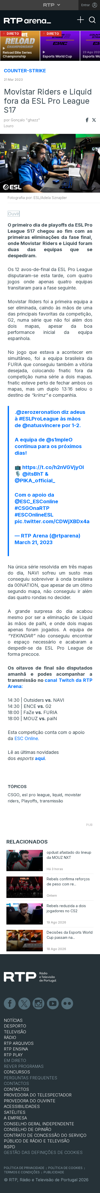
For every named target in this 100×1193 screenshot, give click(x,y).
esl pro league (36, 794)
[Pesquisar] (92, 24)
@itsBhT (33, 474)
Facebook (10, 1004)
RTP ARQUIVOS (19, 1043)
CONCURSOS (17, 1071)
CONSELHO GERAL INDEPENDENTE (39, 1123)
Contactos (16, 1083)
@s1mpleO (59, 440)
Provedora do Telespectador (38, 1094)
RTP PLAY (13, 1054)
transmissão (51, 800)
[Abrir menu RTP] (50, 5)
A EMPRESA (15, 1117)
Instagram (39, 1004)
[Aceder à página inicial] (30, 20)
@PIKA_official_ (35, 480)
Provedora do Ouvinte (29, 1100)
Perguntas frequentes (30, 1077)
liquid (57, 794)
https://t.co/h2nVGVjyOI (53, 467)
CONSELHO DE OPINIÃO (27, 1129)
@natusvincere (41, 425)
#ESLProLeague (39, 419)
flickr (67, 1004)
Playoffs (29, 800)
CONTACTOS (16, 1089)
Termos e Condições (22, 1172)
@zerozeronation (38, 412)
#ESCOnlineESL (34, 515)
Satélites (14, 1112)
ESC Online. (26, 738)
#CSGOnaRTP (32, 508)
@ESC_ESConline (36, 501)
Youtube (53, 1004)
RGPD (9, 1146)
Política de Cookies (65, 1168)
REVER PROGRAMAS (24, 1066)
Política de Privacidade (24, 1168)
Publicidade (54, 1172)
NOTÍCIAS (13, 1020)
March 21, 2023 (34, 542)
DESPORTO (15, 1025)
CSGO (13, 794)
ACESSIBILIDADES (22, 1106)
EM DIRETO (15, 1060)
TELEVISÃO (15, 1031)
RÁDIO (10, 1037)
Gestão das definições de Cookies (43, 1152)
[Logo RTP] (30, 977)
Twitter (24, 1004)
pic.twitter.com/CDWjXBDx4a (52, 521)
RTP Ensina (16, 1048)
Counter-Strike (25, 70)
